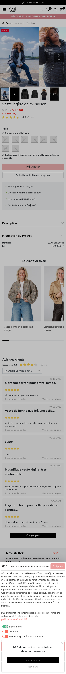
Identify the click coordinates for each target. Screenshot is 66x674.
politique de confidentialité (14, 619)
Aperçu (59, 566)
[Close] (61, 643)
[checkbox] (11, 626)
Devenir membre (33, 660)
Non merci (33, 666)
